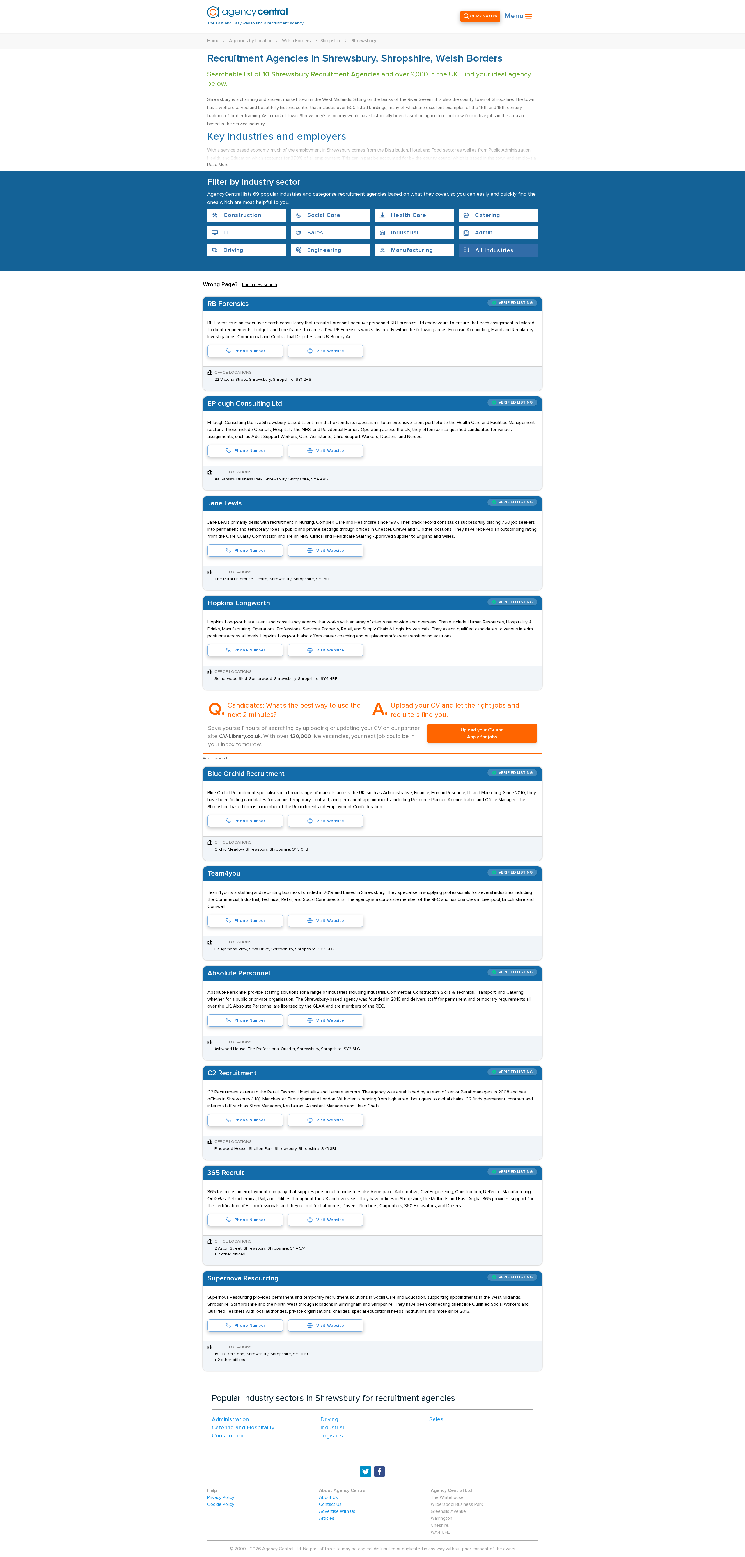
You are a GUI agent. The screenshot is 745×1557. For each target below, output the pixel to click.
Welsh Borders (296, 40)
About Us (328, 1497)
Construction (228, 1436)
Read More (218, 164)
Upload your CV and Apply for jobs (482, 733)
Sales (436, 1419)
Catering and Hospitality (243, 1427)
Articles (326, 1518)
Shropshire (331, 40)
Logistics (331, 1436)
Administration (230, 1419)
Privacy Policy (220, 1497)
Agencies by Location (250, 40)
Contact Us (330, 1504)
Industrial (332, 1427)
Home (213, 40)
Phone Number (250, 351)
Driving (329, 1419)
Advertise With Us (337, 1511)
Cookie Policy (220, 1504)
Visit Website (330, 351)
